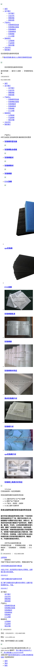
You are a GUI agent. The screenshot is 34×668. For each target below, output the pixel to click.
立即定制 (4, 557)
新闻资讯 (8, 38)
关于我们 (8, 11)
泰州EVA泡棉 (16, 57)
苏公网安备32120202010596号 (12, 652)
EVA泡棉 (11, 36)
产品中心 (8, 22)
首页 (6, 9)
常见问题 (11, 45)
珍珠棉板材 (12, 29)
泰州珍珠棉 (7, 57)
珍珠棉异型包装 (13, 25)
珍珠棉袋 (11, 34)
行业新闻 (11, 43)
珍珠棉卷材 (12, 31)
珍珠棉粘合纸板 (13, 27)
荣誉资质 (11, 20)
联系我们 (8, 50)
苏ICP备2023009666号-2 (24, 650)
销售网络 (11, 18)
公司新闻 (11, 40)
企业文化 (11, 15)
